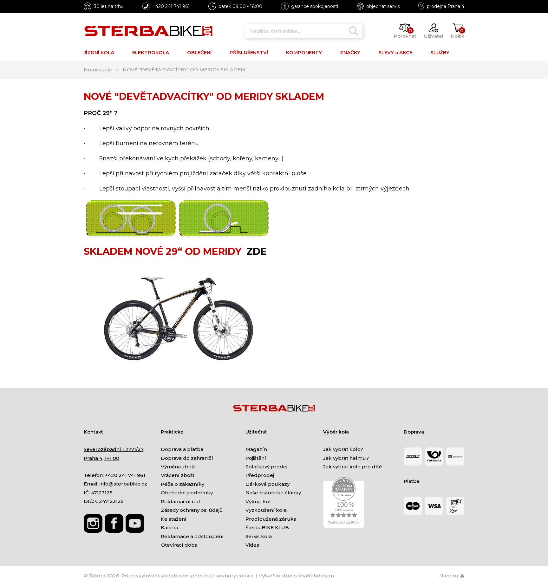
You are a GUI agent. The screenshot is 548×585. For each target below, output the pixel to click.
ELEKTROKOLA (150, 52)
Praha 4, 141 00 (101, 458)
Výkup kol (258, 501)
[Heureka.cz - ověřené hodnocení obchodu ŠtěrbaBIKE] (343, 502)
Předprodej (259, 475)
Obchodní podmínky (187, 493)
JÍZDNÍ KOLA (99, 52)
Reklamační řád (180, 501)
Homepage (98, 70)
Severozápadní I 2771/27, (114, 449)
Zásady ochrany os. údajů (192, 510)
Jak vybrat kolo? (343, 449)
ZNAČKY (350, 52)
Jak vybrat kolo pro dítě (352, 467)
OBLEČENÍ (199, 52)
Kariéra (169, 527)
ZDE (256, 251)
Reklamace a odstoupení (192, 536)
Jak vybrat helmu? (346, 458)
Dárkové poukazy (267, 484)
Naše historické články (273, 493)
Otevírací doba (179, 545)
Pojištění (255, 458)
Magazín (256, 449)
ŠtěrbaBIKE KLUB (267, 527)
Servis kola (258, 536)
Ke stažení (173, 519)
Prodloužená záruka (271, 519)
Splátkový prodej (266, 467)
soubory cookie (234, 576)
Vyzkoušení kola (266, 510)
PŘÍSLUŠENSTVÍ (249, 52)
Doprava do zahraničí (187, 458)
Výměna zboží (178, 467)
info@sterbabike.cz (123, 484)
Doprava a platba (182, 449)
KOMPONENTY (304, 52)
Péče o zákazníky (182, 484)
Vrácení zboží (177, 475)
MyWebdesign (316, 576)
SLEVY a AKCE (395, 52)
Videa (252, 545)
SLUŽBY (439, 52)
